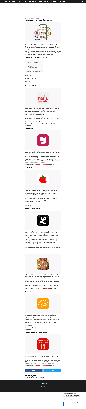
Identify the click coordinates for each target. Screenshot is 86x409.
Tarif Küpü (30, 66)
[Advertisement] (43, 10)
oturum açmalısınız (40, 377)
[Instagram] (44, 386)
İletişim (35, 388)
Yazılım (40, 1)
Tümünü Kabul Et (73, 404)
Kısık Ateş (30, 70)
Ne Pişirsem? (30, 68)
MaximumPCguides (49, 388)
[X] (43, 386)
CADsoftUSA (42, 388)
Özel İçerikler (62, 1)
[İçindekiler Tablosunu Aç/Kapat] (40, 61)
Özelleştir (67, 402)
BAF (38, 388)
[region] (73, 399)
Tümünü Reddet (77, 402)
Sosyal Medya (54, 1)
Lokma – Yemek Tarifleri (32, 67)
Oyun (25, 1)
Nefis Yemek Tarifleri (32, 63)
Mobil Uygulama (32, 1)
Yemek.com (30, 65)
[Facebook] (41, 386)
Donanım (46, 1)
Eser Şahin (26, 18)
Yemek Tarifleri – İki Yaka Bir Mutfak (35, 71)
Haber (20, 1)
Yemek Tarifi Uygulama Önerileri (32, 62)
